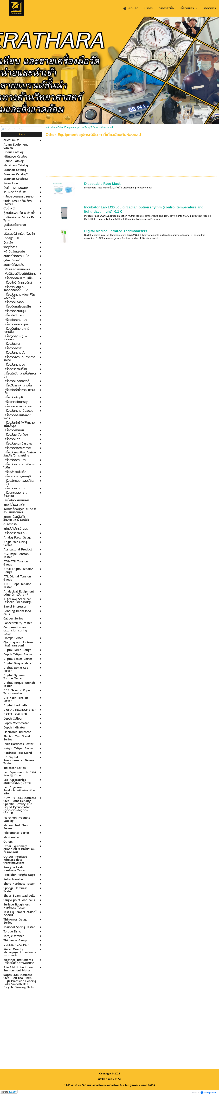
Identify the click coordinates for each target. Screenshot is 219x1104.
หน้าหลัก (50, 127)
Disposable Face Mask (102, 184)
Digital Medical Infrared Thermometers (115, 231)
